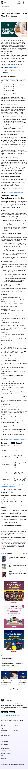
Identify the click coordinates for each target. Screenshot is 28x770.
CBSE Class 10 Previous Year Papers (16, 439)
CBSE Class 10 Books (12, 67)
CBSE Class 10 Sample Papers (15, 192)
